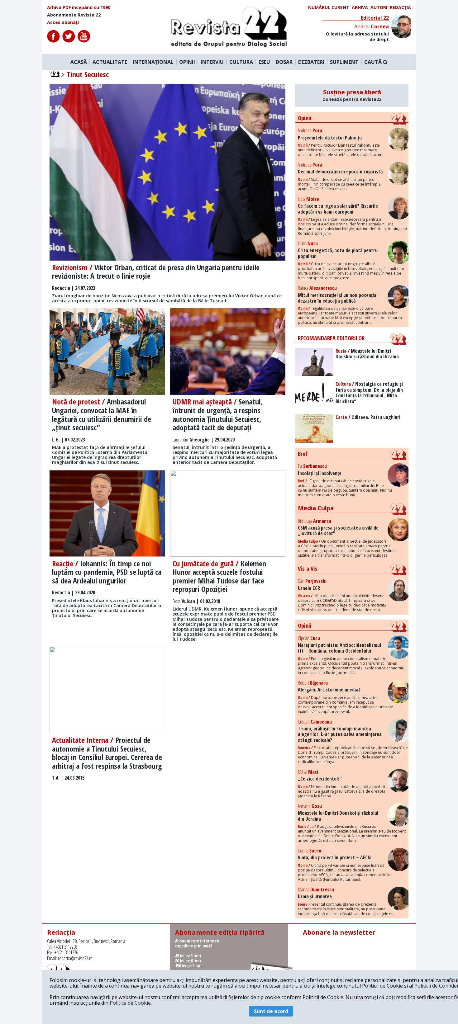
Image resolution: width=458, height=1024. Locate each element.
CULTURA (241, 62)
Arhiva (360, 7)
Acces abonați (63, 22)
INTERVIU (212, 62)
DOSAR (284, 62)
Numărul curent (328, 7)
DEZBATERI (311, 62)
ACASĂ (78, 62)
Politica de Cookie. (131, 1002)
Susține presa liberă (351, 95)
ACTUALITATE (110, 62)
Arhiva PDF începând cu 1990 (78, 7)
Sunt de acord (271, 1011)
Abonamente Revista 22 (74, 14)
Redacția (400, 7)
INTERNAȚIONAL (153, 62)
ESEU (264, 62)
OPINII (187, 62)
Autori (378, 7)
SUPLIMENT (344, 62)
